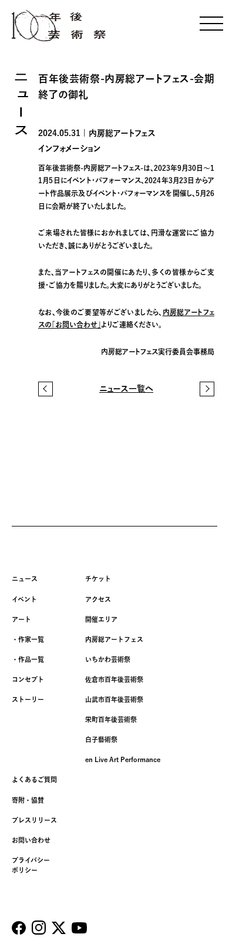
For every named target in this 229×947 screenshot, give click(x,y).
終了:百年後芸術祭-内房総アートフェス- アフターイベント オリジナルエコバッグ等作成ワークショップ (207, 389)
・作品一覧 (28, 659)
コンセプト (28, 679)
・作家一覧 (28, 639)
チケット (98, 578)
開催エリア (101, 619)
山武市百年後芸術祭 (114, 699)
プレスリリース (34, 820)
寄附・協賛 (28, 800)
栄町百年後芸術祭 (111, 719)
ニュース (25, 578)
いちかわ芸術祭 (107, 659)
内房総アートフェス (114, 639)
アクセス (98, 599)
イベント (24, 599)
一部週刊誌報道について (45, 389)
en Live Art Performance (122, 759)
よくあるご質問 (34, 779)
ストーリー (28, 699)
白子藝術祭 (101, 739)
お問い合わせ (31, 840)
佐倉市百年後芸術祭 (114, 679)
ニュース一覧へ (126, 389)
